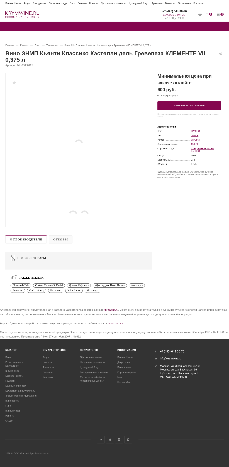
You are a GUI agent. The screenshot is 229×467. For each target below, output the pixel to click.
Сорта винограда (58, 3)
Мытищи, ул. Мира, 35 (173, 376)
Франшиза (157, 3)
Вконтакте (101, 439)
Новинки (9, 415)
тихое (194, 135)
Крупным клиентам (15, 385)
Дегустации (123, 362)
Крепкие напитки (14, 375)
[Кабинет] (200, 15)
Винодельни (39, 3)
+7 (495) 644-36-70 (174, 11)
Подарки (9, 380)
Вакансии (170, 3)
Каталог (11, 350)
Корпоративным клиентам (94, 372)
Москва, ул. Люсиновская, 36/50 (179, 365)
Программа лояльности (113, 3)
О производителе (26, 239)
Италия (195, 140)
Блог (72, 3)
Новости (93, 3)
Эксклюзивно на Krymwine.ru (20, 395)
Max (128, 439)
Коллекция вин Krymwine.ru (20, 390)
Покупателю (89, 350)
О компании (184, 3)
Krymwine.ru (110, 309)
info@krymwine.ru (170, 358)
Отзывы (60, 239)
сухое (195, 144)
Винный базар (12, 410)
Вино (8, 357)
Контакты (198, 3)
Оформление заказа (91, 357)
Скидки (9, 420)
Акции (27, 3)
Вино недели (12, 400)
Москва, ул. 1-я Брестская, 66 (178, 369)
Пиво (8, 405)
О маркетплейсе (55, 350)
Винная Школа (13, 3)
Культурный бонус (139, 3)
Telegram (110, 439)
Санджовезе (198, 148)
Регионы (82, 3)
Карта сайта (123, 382)
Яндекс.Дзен (119, 439)
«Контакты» (115, 323)
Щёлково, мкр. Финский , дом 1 (179, 373)
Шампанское (12, 370)
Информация (126, 350)
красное (196, 131)
